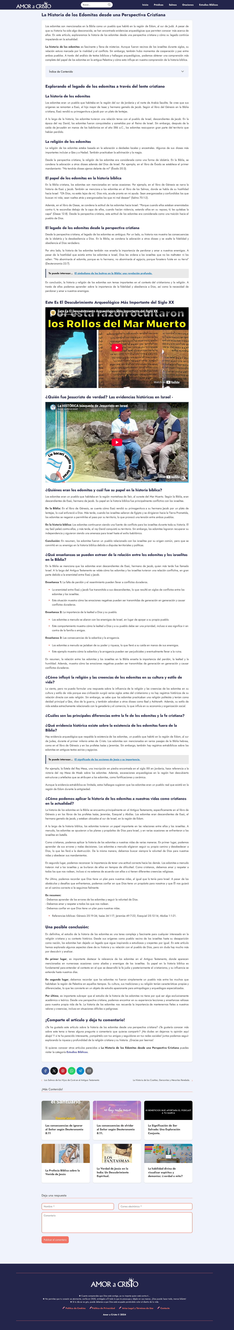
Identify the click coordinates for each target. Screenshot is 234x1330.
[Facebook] (45, 1071)
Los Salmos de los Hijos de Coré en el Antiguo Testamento (71, 1080)
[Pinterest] (63, 1071)
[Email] (89, 1071)
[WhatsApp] (71, 1071)
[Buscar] (109, 4)
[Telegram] (80, 1071)
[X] (54, 1071)
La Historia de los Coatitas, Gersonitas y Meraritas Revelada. (161, 1080)
